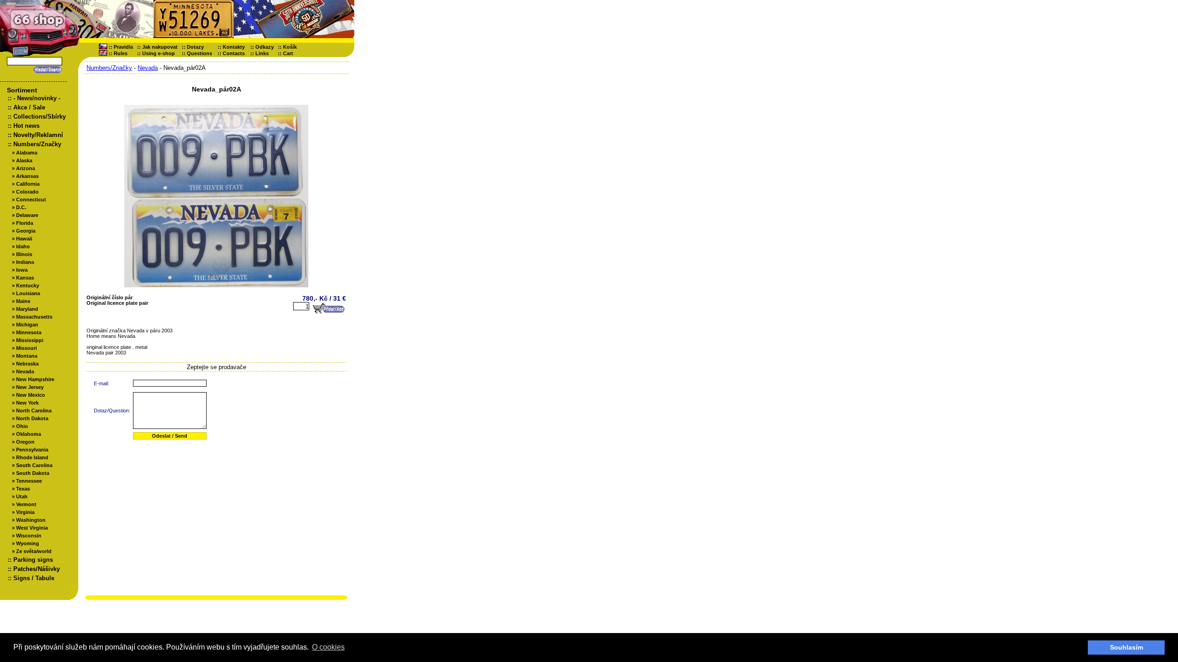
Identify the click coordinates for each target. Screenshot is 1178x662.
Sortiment (22, 90)
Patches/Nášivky (36, 568)
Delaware (27, 215)
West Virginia (32, 528)
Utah (22, 496)
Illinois (24, 254)
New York (27, 402)
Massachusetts (34, 317)
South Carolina (34, 465)
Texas (23, 488)
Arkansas (27, 176)
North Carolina (34, 410)
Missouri (26, 348)
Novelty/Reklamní (38, 134)
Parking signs (33, 559)
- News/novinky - (36, 98)
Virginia (25, 512)
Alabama (26, 152)
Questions (199, 53)
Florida (24, 223)
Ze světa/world (34, 551)
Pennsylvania (32, 449)
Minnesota (28, 332)
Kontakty (234, 47)
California (28, 184)
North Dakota (32, 418)
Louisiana (28, 293)
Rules (120, 53)
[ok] (46, 69)
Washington (31, 520)
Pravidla (123, 47)
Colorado (27, 191)
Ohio (22, 426)
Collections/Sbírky (39, 116)
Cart (290, 53)
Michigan (27, 324)
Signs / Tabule (33, 578)
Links (262, 53)
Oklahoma (28, 434)
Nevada (25, 371)
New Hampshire (35, 379)
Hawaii (24, 238)
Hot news (26, 125)
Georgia (25, 231)
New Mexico (30, 395)
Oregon (25, 442)
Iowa (22, 270)
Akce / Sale (29, 107)
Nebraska (27, 363)
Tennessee (29, 481)
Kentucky (27, 285)
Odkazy (264, 47)
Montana (26, 356)
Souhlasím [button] (1126, 647)
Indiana (25, 262)
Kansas (25, 277)
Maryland (27, 309)
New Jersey (30, 387)
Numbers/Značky (37, 144)
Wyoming (27, 543)
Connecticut (31, 199)
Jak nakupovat (160, 47)
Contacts (234, 53)
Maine (23, 301)
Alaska (24, 160)
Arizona (25, 168)
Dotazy (195, 47)
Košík (292, 47)
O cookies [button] (328, 647)
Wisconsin (28, 535)
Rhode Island (32, 457)
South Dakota (32, 473)
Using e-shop (158, 53)
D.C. (21, 207)
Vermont (26, 504)
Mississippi (29, 340)
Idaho (23, 246)
